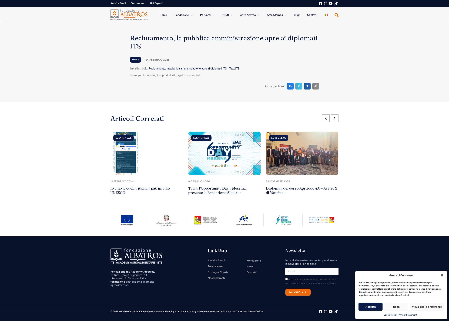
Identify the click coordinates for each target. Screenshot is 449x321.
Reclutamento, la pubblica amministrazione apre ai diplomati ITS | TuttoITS (194, 68)
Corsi (274, 137)
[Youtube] (331, 3)
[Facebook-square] (320, 3)
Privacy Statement (407, 314)
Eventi (119, 137)
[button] (442, 275)
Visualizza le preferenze (427, 306)
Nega (396, 306)
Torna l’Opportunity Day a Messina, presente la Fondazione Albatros (217, 190)
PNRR (225, 14)
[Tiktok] (336, 3)
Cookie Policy (390, 314)
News (135, 59)
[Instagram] (325, 3)
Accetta (371, 306)
